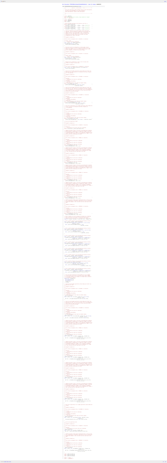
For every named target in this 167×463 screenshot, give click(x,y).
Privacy (8, 461)
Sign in (165, 1)
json (165, 461)
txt (163, 461)
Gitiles (5, 461)
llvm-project (66, 4)
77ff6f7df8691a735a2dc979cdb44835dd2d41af (78, 4)
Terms (10, 461)
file (80, 6)
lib (91, 4)
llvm (63, 4)
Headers (94, 4)
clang (89, 4)
